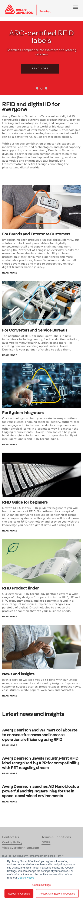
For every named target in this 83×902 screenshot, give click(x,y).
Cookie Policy (12, 842)
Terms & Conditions (56, 837)
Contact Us (10, 837)
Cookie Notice (26, 877)
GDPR (46, 842)
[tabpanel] (41, 58)
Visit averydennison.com (20, 848)
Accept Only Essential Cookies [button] (57, 893)
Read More (40, 68)
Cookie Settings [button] (41, 884)
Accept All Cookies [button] (19, 893)
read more (9, 272)
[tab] (37, 88)
